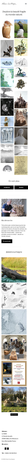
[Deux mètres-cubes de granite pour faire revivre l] (14, 399)
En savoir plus (7, 241)
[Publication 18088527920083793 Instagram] (14, 270)
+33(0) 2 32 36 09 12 (10, 453)
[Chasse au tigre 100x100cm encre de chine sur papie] (14, 321)
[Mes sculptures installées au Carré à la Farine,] (14, 347)
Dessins (21, 187)
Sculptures (7, 187)
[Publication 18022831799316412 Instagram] (14, 373)
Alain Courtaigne (10, 459)
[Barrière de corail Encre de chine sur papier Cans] (14, 295)
